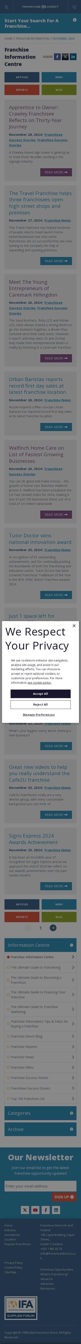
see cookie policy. (40, 683)
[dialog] (40, 672)
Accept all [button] (40, 694)
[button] (40, 714)
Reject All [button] (40, 704)
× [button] (74, 626)
